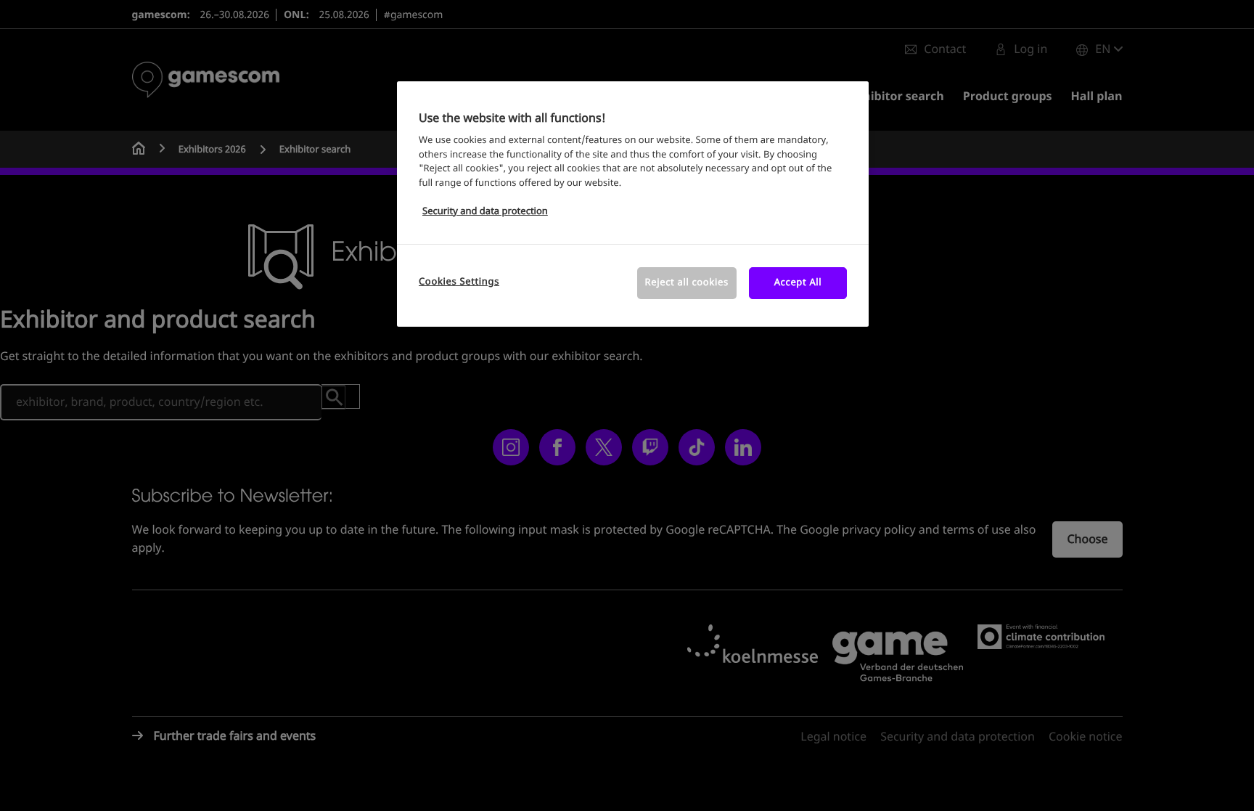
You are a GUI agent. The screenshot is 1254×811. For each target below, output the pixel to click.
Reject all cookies (687, 283)
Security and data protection (485, 212)
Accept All (798, 283)
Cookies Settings (459, 282)
